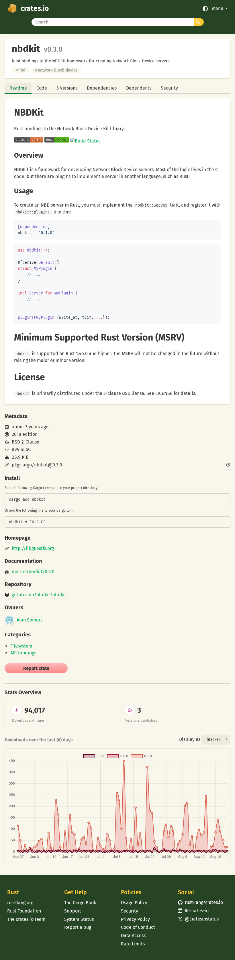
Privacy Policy (135, 919)
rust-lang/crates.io (200, 902)
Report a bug (77, 927)
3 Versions (66, 88)
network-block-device (56, 70)
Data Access (133, 935)
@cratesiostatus (198, 919)
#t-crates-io (193, 910)
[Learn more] (228, 465)
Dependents (138, 88)
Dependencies (102, 88)
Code (41, 88)
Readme (18, 88)
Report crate (36, 668)
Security (169, 88)
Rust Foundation (24, 911)
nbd (20, 70)
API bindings (23, 653)
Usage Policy (134, 902)
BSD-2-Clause (25, 442)
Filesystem (21, 646)
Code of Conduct (138, 927)
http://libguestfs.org (33, 548)
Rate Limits (133, 944)
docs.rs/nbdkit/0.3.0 (33, 571)
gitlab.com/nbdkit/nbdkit (39, 594)
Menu (217, 8)
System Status (79, 919)
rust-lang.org (20, 902)
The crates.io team (26, 919)
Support (72, 911)
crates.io (35, 8)
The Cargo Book (80, 902)
